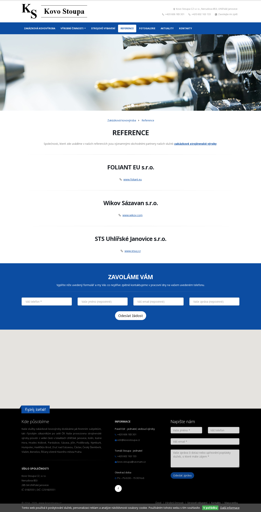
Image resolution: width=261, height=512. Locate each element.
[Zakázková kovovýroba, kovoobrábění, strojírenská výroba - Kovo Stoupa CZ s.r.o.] (54, 12)
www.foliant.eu (132, 179)
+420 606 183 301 (174, 14)
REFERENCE (127, 28)
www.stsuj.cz (133, 251)
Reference (148, 120)
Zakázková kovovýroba (121, 120)
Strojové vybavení (197, 502)
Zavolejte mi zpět (227, 14)
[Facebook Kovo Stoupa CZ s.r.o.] (118, 488)
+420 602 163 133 (201, 14)
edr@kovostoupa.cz (128, 440)
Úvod (158, 502)
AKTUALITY (167, 28)
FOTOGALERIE (147, 28)
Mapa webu (231, 502)
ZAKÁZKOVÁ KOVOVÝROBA (39, 28)
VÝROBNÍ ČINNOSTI (72, 28)
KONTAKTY (185, 28)
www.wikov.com (132, 215)
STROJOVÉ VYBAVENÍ (103, 28)
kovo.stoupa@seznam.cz (131, 461)
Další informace (230, 508)
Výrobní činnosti (174, 502)
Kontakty (216, 502)
